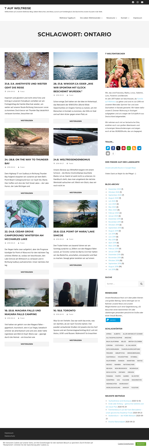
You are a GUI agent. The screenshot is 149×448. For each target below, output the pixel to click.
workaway (123, 384)
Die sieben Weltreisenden (90, 18)
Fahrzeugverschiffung (131, 349)
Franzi (22, 91)
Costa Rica (119, 345)
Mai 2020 (112, 207)
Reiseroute (111, 18)
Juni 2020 (112, 204)
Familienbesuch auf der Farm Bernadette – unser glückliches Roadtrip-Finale (124, 411)
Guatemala (110, 357)
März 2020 (112, 210)
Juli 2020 (112, 201)
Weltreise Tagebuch (67, 18)
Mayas (139, 360)
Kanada (121, 360)
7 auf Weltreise (18, 8)
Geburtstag (120, 353)
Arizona (128, 337)
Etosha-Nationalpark (116, 421)
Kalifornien (111, 360)
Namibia (118, 364)
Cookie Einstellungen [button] (126, 444)
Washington (137, 380)
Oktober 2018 (113, 260)
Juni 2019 (112, 236)
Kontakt (124, 18)
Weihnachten (111, 384)
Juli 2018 (111, 269)
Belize (123, 341)
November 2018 (114, 257)
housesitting (123, 357)
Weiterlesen (27, 120)
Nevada (109, 368)
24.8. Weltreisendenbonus (71, 159)
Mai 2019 (111, 239)
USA (118, 380)
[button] (108, 148)
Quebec (126, 376)
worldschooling (113, 387)
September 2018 (114, 263)
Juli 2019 (111, 233)
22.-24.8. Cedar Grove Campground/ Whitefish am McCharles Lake (24, 235)
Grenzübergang (133, 353)
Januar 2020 (113, 216)
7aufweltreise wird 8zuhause (119, 401)
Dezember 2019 (114, 219)
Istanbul (134, 357)
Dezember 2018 (114, 254)
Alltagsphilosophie (114, 337)
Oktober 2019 (113, 224)
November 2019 (114, 222)
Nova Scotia (111, 372)
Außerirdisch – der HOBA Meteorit (122, 415)
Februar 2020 (113, 213)
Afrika (108, 334)
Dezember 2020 (114, 189)
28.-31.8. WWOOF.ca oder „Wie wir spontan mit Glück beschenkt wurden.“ (73, 87)
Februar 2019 (113, 248)
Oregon (131, 372)
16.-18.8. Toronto (64, 310)
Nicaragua (134, 368)
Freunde (109, 353)
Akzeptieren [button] (141, 444)
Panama (109, 376)
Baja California (112, 341)
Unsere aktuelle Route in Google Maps (120, 167)
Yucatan (134, 387)
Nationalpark (128, 364)
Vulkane (125, 380)
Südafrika (110, 380)
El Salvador (131, 345)
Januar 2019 (113, 251)
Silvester (135, 376)
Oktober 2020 (113, 192)
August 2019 (113, 230)
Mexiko (109, 364)
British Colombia (135, 341)
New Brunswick (121, 368)
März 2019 (112, 245)
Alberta (117, 334)
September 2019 (114, 227)
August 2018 (113, 266)
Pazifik (118, 376)
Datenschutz (10, 436)
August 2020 (113, 198)
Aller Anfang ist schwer (132, 334)
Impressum (137, 18)
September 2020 (115, 195)
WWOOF (126, 387)
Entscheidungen (112, 349)
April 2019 (112, 242)
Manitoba (131, 360)
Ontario (122, 372)
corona (109, 345)
